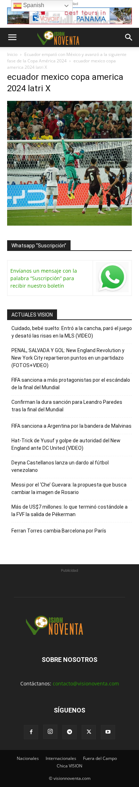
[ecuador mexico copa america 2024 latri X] (69, 224)
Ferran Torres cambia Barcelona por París (58, 531)
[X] (89, 732)
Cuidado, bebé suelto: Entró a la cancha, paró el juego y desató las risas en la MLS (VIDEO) (71, 332)
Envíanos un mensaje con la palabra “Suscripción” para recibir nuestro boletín (43, 278)
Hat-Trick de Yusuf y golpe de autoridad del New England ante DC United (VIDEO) (65, 444)
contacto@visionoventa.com (86, 683)
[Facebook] (31, 732)
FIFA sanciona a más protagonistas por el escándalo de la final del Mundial (70, 383)
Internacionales (61, 758)
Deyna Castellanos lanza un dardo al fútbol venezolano (60, 466)
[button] (12, 37)
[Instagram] (50, 732)
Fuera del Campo (100, 758)
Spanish (33, 5)
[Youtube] (108, 732)
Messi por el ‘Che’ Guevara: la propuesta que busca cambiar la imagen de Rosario (69, 488)
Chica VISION (69, 766)
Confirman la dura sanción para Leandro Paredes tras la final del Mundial (66, 405)
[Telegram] (69, 732)
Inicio (12, 54)
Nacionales (28, 758)
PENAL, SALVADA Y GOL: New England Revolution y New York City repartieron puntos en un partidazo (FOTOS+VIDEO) (67, 358)
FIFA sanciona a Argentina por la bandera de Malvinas (71, 426)
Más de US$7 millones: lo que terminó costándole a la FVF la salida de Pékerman (69, 510)
